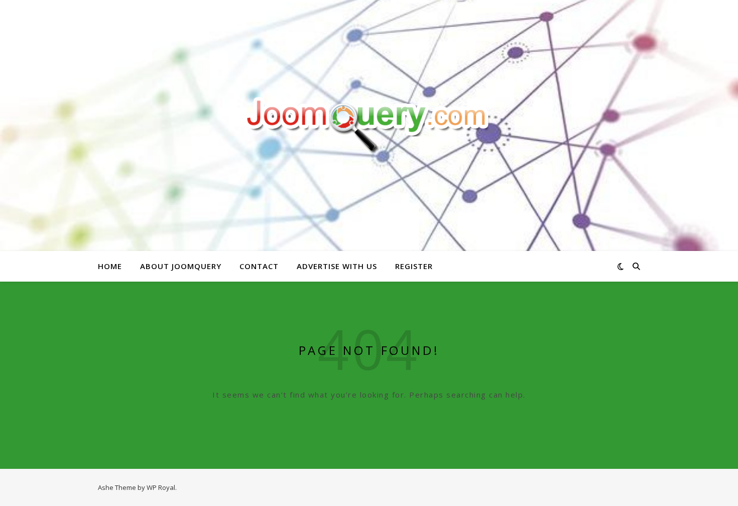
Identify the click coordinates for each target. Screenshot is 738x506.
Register (414, 266)
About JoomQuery (180, 266)
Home (110, 266)
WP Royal (161, 487)
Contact (259, 266)
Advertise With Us (337, 266)
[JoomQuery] (369, 125)
